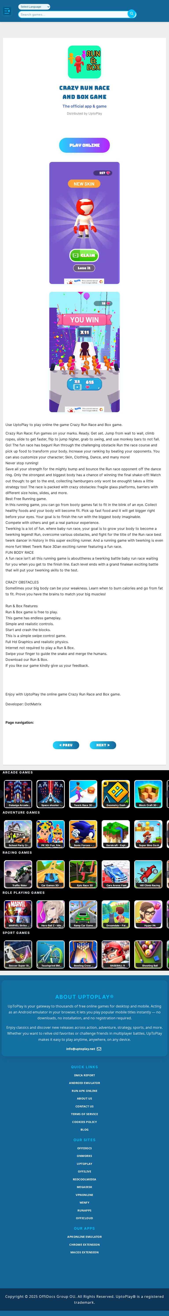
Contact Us (84, 1106)
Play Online (85, 145)
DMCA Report (84, 1075)
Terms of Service (84, 1114)
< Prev (66, 745)
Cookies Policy (84, 1122)
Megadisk (84, 1187)
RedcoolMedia (84, 1179)
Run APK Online (84, 1091)
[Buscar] (132, 13)
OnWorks (84, 1156)
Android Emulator (84, 1083)
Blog (85, 1130)
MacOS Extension (84, 1252)
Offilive (84, 1171)
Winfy (85, 1202)
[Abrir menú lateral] (7, 11)
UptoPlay (84, 1164)
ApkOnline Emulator (84, 1237)
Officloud (84, 1218)
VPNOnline (84, 1195)
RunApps (84, 1210)
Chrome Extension (84, 1245)
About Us (84, 1098)
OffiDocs (84, 1148)
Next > (103, 745)
